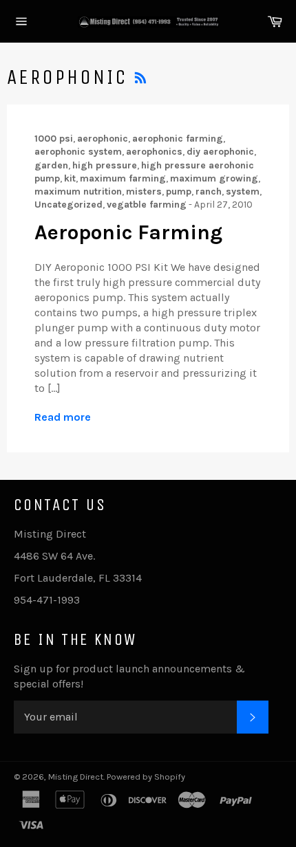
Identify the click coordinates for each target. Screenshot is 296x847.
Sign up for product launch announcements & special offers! (129, 676)
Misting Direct (75, 776)
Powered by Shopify (146, 776)
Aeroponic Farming (128, 232)
